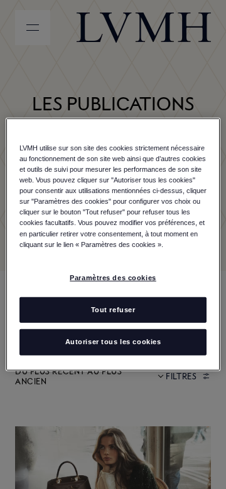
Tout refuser (113, 309)
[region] (113, 244)
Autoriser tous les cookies (113, 341)
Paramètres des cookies (113, 277)
